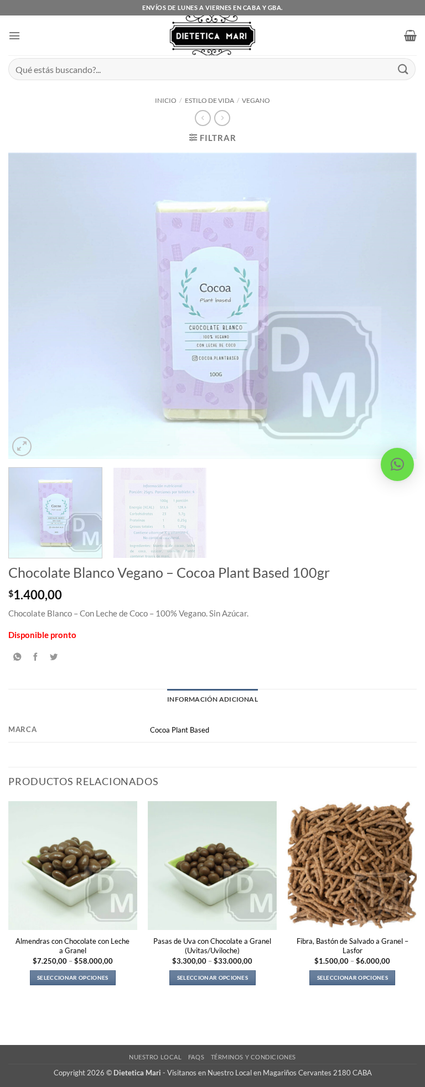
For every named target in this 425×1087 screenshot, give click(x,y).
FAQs (196, 1056)
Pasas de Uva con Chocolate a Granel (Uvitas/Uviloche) (212, 946)
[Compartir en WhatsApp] (17, 657)
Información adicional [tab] (212, 699)
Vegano (256, 100)
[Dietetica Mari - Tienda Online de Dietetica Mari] (212, 35)
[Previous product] (222, 118)
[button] (14, 36)
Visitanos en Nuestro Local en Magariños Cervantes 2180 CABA (269, 1072)
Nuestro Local (155, 1056)
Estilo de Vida (209, 100)
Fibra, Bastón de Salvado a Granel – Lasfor (352, 946)
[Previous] (30, 306)
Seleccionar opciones (72, 977)
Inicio (166, 100)
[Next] (395, 306)
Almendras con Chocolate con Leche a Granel (72, 946)
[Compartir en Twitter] (53, 657)
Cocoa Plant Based (179, 729)
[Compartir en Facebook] (35, 657)
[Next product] (202, 118)
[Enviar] (403, 69)
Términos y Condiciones (253, 1056)
